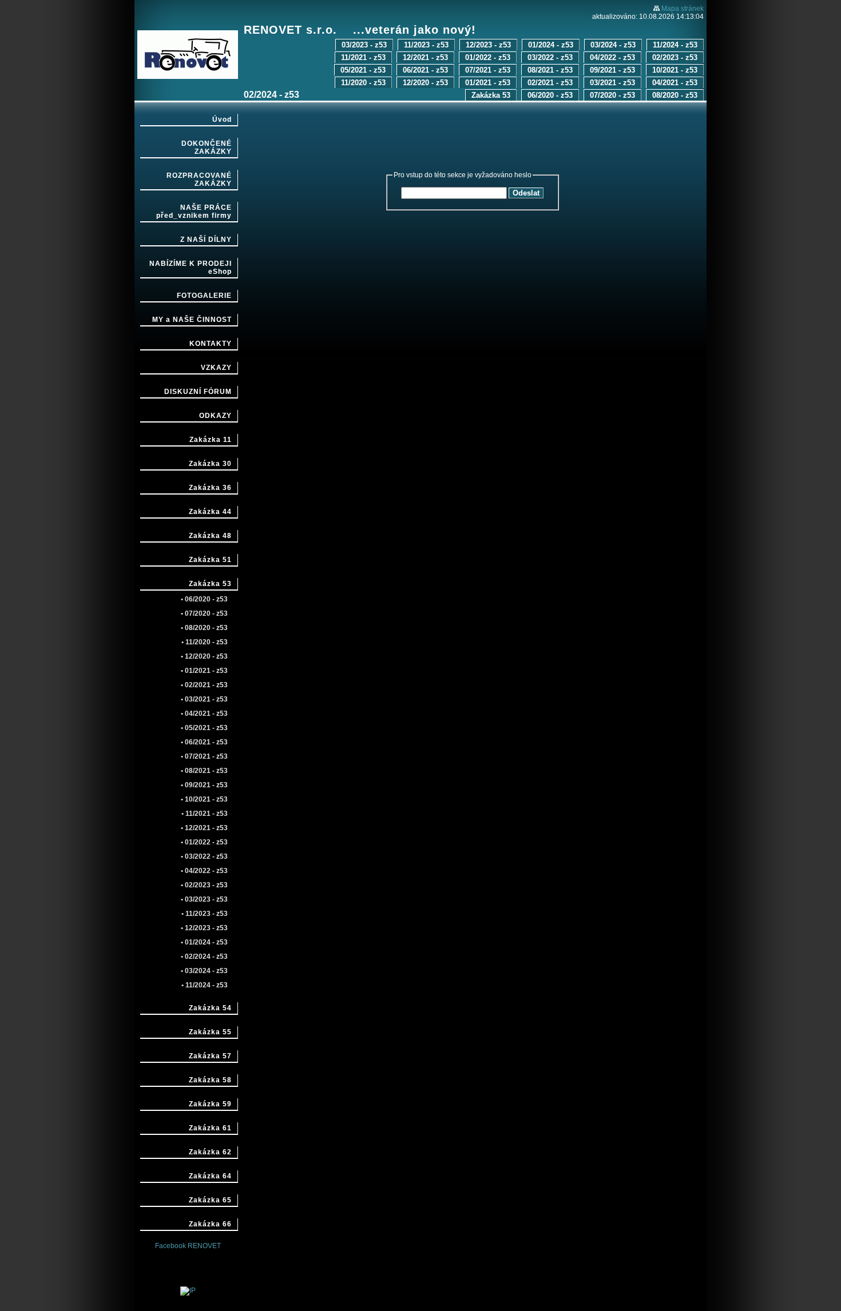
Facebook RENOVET (188, 1246)
